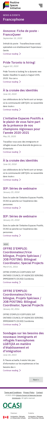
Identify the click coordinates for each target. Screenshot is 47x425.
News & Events (11, 15)
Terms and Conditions (13, 392)
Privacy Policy (28, 392)
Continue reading (10, 54)
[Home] (12, 5)
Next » (38, 379)
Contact (39, 392)
